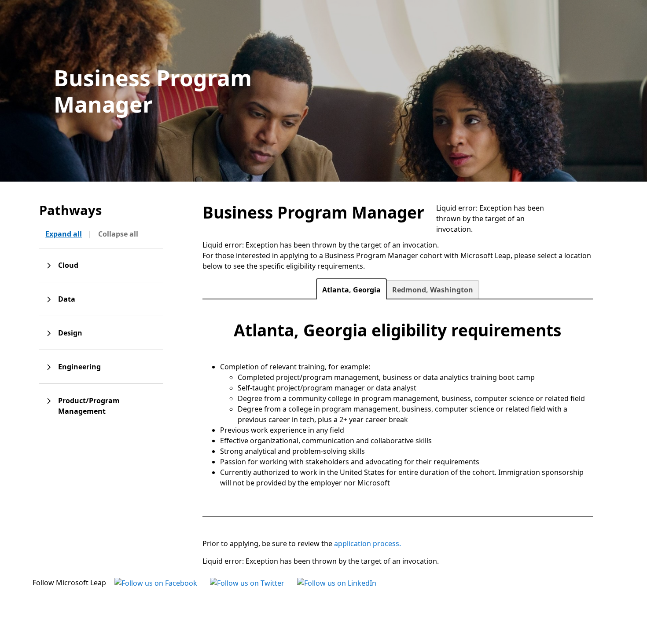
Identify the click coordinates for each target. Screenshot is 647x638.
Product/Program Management (89, 406)
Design (70, 333)
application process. (367, 543)
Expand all (63, 234)
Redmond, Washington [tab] (432, 290)
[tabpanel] (397, 404)
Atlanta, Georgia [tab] (351, 290)
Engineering (79, 367)
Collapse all (118, 234)
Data (66, 299)
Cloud (68, 265)
